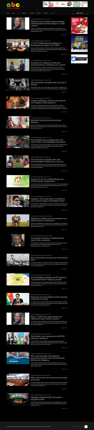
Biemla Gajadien (40, 235)
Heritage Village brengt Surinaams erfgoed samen (46, 398)
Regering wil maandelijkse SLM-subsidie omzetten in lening (49, 298)
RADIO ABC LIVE (80, 13)
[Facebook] (79, 63)
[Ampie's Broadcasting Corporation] (16, 5)
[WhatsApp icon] (74, 426)
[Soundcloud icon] (81, 426)
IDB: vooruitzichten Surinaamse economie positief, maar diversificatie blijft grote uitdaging (48, 358)
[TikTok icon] (79, 426)
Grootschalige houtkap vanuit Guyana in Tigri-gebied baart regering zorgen (49, 278)
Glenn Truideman (40, 216)
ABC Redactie (39, 19)
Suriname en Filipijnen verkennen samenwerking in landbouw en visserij (48, 64)
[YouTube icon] (76, 426)
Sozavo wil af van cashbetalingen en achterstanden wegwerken (47, 180)
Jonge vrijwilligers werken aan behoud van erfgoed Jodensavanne (48, 101)
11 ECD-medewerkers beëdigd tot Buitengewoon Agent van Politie (46, 44)
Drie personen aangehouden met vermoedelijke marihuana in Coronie (47, 160)
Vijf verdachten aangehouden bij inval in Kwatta (49, 83)
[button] (54, 13)
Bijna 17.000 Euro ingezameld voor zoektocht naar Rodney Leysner (46, 317)
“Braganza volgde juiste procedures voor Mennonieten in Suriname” (49, 219)
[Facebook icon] (75, 426)
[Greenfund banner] (79, 51)
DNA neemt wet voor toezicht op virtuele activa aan (49, 378)
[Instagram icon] (78, 426)
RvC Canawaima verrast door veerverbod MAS (49, 259)
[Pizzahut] (79, 33)
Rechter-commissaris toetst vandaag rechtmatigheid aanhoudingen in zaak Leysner (48, 23)
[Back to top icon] (86, 426)
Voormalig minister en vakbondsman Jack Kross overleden (47, 239)
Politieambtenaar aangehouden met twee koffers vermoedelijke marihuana (48, 141)
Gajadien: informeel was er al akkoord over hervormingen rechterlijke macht (48, 200)
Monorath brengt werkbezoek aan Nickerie (46, 121)
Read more (65, 34)
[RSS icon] (82, 426)
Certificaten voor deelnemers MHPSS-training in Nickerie (48, 337)
